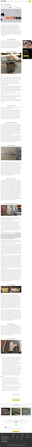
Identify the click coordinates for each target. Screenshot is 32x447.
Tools (9, 6)
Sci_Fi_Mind (2, 6)
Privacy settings (23, 444)
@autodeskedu (29, 437)
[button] (20, 7)
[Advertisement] (27, 49)
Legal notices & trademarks (22, 445)
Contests (12, 1)
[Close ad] (31, 40)
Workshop (6, 6)
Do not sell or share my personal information (13, 445)
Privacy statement (19, 444)
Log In (26, 1)
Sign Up (30, 1)
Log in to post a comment (16, 431)
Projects (9, 1)
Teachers (16, 1)
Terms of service (14, 444)
